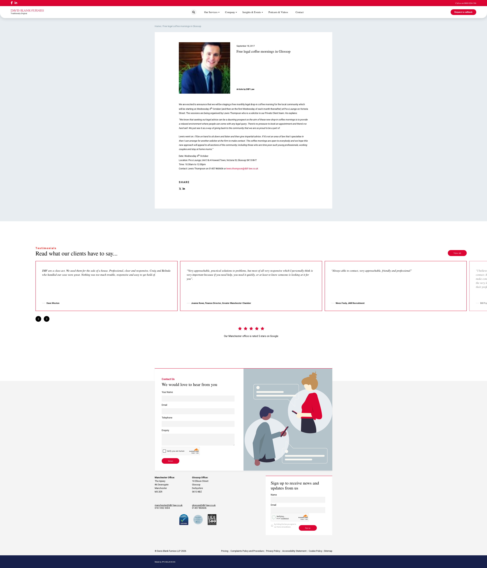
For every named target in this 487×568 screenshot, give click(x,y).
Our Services (211, 12)
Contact (300, 12)
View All (457, 253)
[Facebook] (12, 3)
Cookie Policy (315, 551)
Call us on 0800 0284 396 (465, 3)
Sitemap (328, 551)
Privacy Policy (273, 551)
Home (158, 26)
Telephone (167, 417)
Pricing (224, 551)
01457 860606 (199, 508)
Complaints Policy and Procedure (247, 551)
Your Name (167, 392)
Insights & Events (251, 12)
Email (164, 405)
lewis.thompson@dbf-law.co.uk (242, 168)
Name (274, 494)
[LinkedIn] (16, 3)
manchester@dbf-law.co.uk (168, 505)
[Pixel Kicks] (168, 562)
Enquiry (165, 430)
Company (230, 12)
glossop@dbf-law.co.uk (204, 505)
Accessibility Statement (294, 551)
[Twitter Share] (180, 189)
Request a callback (463, 12)
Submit (170, 461)
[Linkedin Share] (184, 189)
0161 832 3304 (162, 508)
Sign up (307, 528)
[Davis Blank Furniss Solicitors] (27, 12)
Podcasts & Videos (278, 12)
